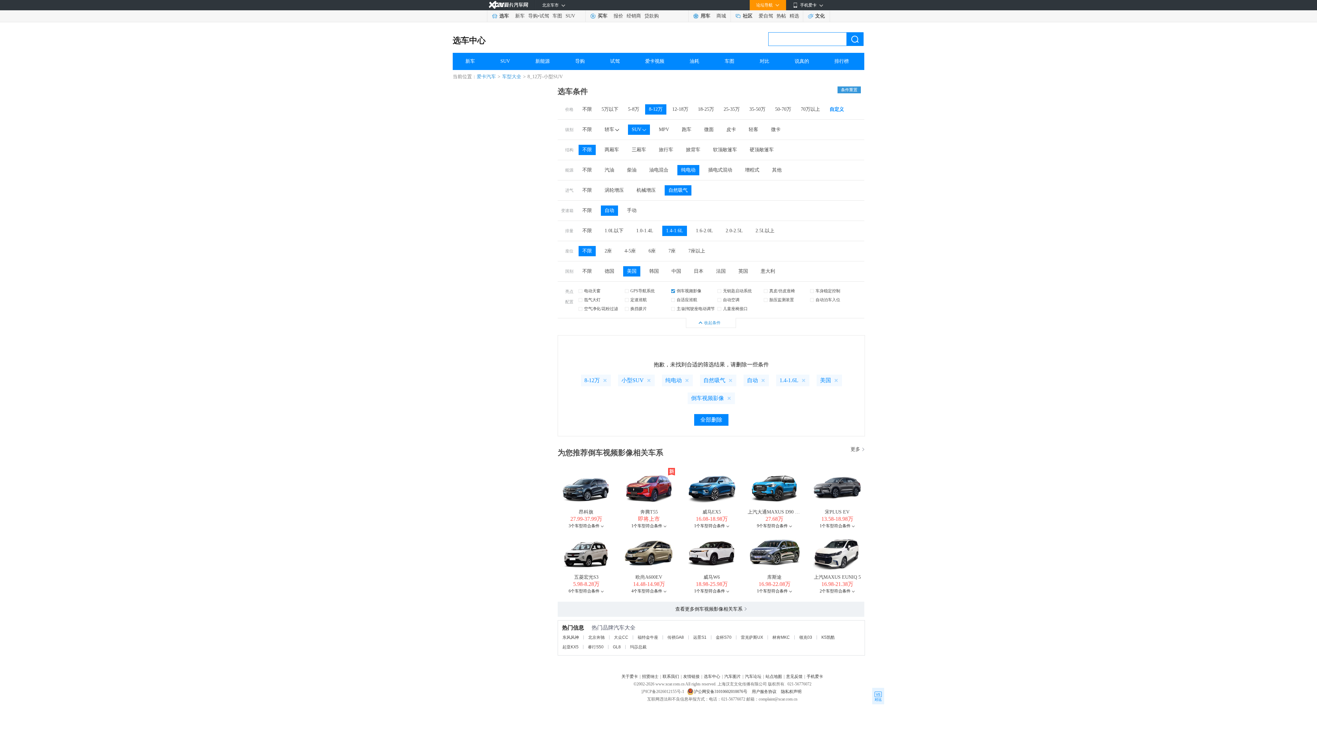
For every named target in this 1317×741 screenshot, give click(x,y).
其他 (777, 170)
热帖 (781, 16)
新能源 (542, 61)
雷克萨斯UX (752, 637)
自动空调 (731, 299)
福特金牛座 (648, 637)
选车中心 (469, 40)
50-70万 (783, 109)
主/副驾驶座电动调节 (696, 308)
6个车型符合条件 (584, 591)
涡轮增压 (614, 190)
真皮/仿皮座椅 (782, 291)
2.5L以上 (765, 230)
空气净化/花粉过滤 (601, 308)
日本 (698, 271)
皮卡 (731, 129)
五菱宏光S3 (586, 577)
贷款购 (651, 16)
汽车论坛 (753, 676)
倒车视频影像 (689, 291)
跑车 (686, 129)
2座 (608, 251)
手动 (632, 210)
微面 (709, 129)
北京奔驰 (596, 637)
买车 (602, 16)
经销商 (634, 16)
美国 (632, 271)
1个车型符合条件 (646, 526)
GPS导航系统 (642, 291)
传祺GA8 (675, 637)
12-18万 (680, 109)
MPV (664, 129)
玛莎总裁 (638, 647)
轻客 (753, 129)
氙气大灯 (592, 299)
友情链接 (691, 676)
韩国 (654, 271)
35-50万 (757, 109)
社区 (747, 16)
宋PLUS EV (837, 512)
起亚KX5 (570, 647)
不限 (587, 109)
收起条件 (712, 322)
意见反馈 (794, 676)
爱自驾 (766, 16)
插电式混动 (720, 170)
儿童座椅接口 (735, 308)
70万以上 (810, 109)
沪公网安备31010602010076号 (721, 691)
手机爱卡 (815, 676)
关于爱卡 (629, 676)
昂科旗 (586, 512)
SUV (570, 16)
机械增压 (646, 190)
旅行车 (666, 149)
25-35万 (732, 109)
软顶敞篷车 (725, 149)
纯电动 (688, 170)
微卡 (776, 129)
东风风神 (570, 637)
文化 (820, 16)
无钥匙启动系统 (737, 291)
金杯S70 (724, 637)
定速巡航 (638, 299)
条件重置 (849, 89)
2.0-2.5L (734, 230)
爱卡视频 (654, 61)
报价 (618, 16)
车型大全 (511, 76)
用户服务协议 (765, 691)
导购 (533, 16)
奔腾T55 (649, 512)
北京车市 (550, 5)
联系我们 (671, 676)
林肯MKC (781, 637)
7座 (672, 251)
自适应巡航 (687, 299)
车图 (557, 16)
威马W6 (711, 577)
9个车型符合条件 (772, 526)
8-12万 (656, 109)
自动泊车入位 (828, 299)
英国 (743, 271)
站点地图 (774, 676)
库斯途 (774, 577)
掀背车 (693, 149)
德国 (609, 271)
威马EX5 (711, 512)
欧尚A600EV (649, 577)
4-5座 (630, 251)
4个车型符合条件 (646, 591)
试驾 (544, 16)
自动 (609, 210)
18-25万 (706, 109)
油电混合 (658, 170)
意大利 (768, 271)
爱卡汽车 (486, 76)
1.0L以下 (614, 230)
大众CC (621, 637)
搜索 (855, 39)
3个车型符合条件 (584, 526)
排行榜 (841, 61)
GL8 (617, 647)
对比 (764, 61)
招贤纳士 (650, 676)
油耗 (694, 61)
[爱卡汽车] (508, 5)
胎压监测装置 (781, 299)
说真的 (802, 61)
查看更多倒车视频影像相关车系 (709, 609)
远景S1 (700, 637)
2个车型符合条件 (835, 591)
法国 (721, 271)
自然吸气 (678, 190)
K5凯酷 (828, 637)
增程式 (752, 170)
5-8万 (633, 109)
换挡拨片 (638, 308)
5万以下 (610, 109)
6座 (652, 251)
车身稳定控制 (828, 291)
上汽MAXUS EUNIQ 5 (837, 577)
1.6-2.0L (704, 230)
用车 (705, 16)
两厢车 (612, 149)
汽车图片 (732, 676)
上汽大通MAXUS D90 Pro (775, 512)
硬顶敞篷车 (762, 149)
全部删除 (711, 420)
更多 (855, 449)
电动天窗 (592, 291)
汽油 (609, 170)
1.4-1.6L (674, 230)
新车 (520, 16)
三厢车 (639, 149)
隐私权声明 (791, 691)
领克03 (805, 637)
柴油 (632, 170)
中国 (676, 271)
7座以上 (696, 251)
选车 (504, 16)
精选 (794, 16)
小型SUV (632, 380)
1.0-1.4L (644, 230)
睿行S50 (596, 647)
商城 (721, 16)
